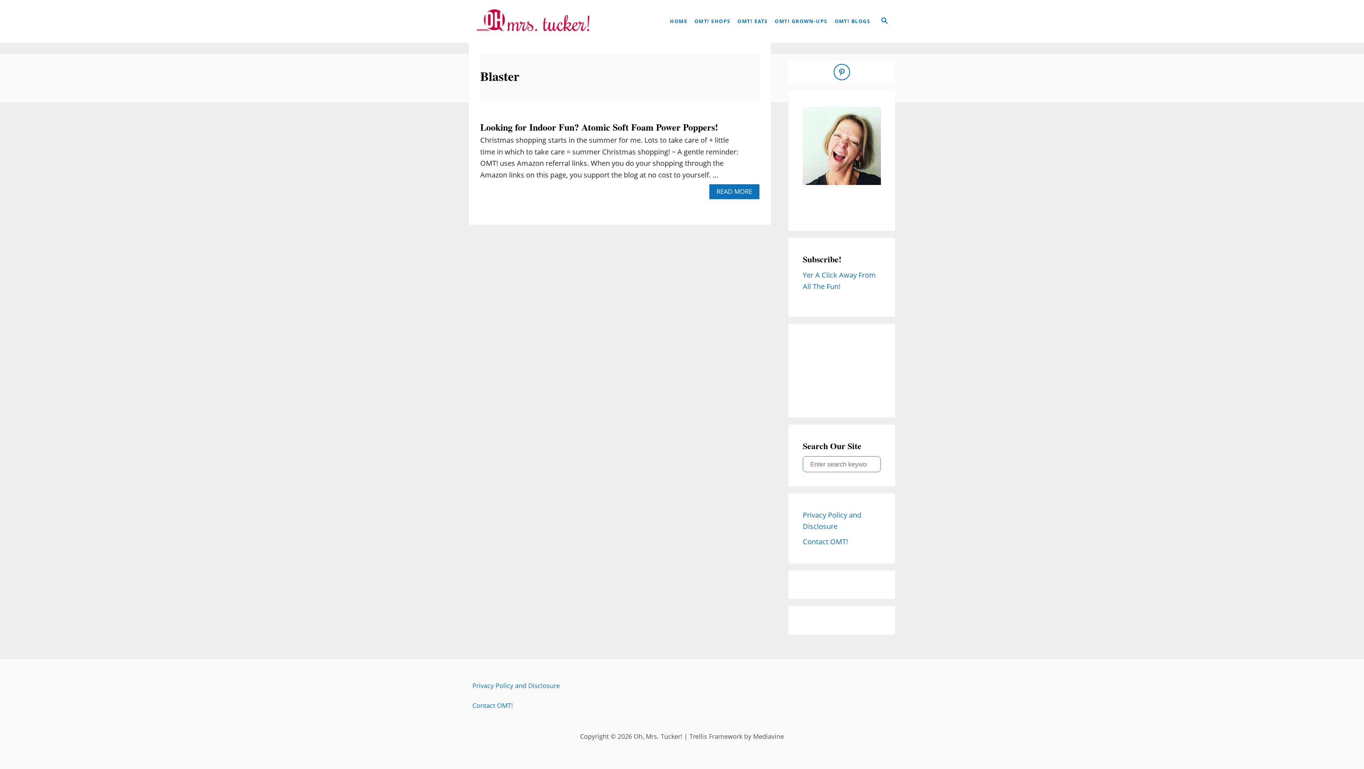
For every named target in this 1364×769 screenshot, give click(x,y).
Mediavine (768, 736)
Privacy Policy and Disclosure (516, 685)
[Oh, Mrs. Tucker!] (533, 21)
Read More (737, 193)
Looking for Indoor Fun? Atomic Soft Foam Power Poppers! (599, 127)
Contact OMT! (492, 705)
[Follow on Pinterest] (842, 72)
